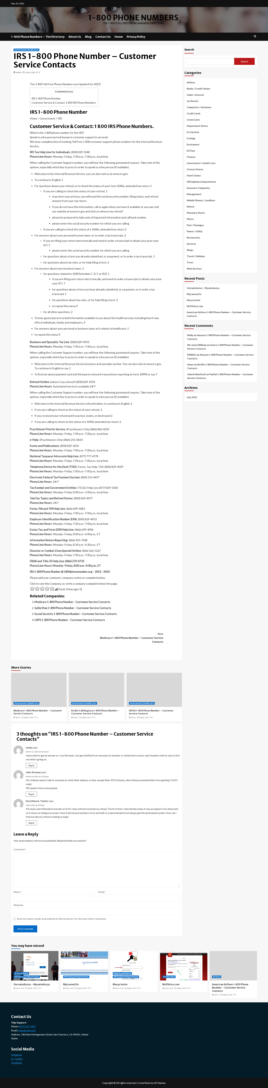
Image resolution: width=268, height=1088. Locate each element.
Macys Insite (193, 300)
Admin (19, 72)
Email (102, 891)
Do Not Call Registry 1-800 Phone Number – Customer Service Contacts (95, 712)
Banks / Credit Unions (198, 88)
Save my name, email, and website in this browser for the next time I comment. (62, 918)
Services (191, 243)
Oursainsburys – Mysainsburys (203, 287)
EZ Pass (191, 150)
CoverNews (144, 1082)
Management (194, 194)
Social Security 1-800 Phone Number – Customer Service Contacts (75, 614)
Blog (88, 36)
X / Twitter (17, 1058)
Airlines (191, 82)
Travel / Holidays (196, 256)
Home (119, 36)
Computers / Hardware (199, 107)
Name (17, 891)
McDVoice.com (195, 306)
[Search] (255, 36)
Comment (20, 849)
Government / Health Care (26, 50)
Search (189, 49)
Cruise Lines (193, 119)
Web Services (194, 268)
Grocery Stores (195, 169)
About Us (74, 36)
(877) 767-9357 (27, 1026)
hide (70, 91)
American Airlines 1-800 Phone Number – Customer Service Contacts (219, 314)
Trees (190, 262)
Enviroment (193, 144)
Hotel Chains (194, 175)
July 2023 (192, 397)
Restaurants (193, 237)
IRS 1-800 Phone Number (46, 98)
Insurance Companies (198, 188)
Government (47, 118)
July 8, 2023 (30, 72)
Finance (191, 156)
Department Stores (197, 125)
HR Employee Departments (201, 181)
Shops (190, 250)
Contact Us (103, 36)
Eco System (193, 132)
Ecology (191, 138)
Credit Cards (193, 113)
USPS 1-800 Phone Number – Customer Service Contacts (69, 620)
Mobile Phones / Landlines (201, 200)
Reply (31, 765)
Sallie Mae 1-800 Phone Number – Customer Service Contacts (72, 608)
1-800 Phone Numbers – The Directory (38, 36)
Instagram (16, 1054)
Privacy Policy (136, 36)
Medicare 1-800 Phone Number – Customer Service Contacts (72, 602)
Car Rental (192, 101)
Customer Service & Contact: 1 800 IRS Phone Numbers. (63, 102)
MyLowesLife (194, 293)
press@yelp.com (27, 1030)
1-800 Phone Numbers (133, 17)
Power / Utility (195, 231)
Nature (190, 206)
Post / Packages (195, 225)
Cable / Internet (195, 94)
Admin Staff (20, 988)
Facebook (16, 1062)
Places (190, 219)
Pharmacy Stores (196, 212)
